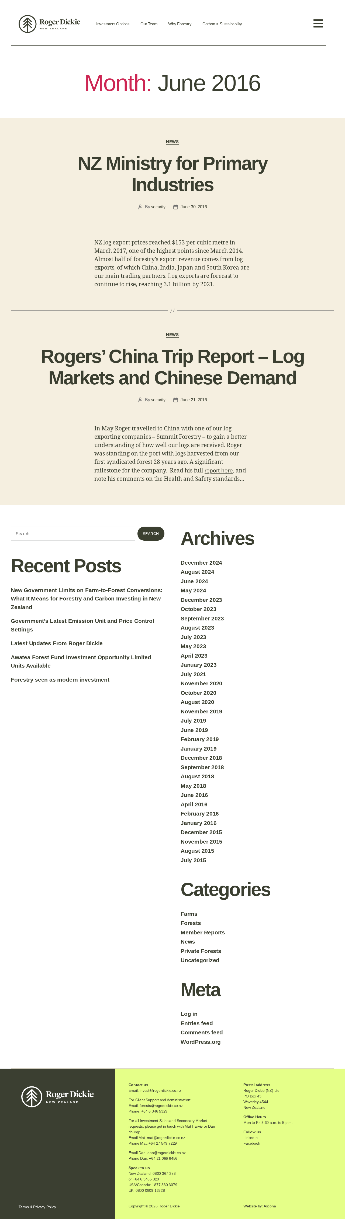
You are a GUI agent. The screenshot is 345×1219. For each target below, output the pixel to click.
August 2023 (197, 627)
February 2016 (200, 813)
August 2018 (197, 776)
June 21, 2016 (194, 400)
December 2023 (201, 600)
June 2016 (194, 795)
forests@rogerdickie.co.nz (161, 1105)
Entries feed (197, 1023)
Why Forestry (179, 24)
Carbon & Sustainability (222, 24)
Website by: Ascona (259, 1206)
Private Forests (201, 951)
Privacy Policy (44, 1207)
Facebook (251, 1143)
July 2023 (193, 637)
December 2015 (201, 832)
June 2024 (194, 581)
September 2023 (202, 618)
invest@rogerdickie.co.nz (160, 1090)
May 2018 (193, 786)
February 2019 (200, 739)
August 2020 (197, 702)
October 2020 (198, 693)
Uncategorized (200, 960)
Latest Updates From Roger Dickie (57, 643)
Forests (191, 923)
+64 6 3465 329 (146, 1179)
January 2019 (198, 748)
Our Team (148, 24)
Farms (189, 914)
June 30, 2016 (194, 207)
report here (219, 470)
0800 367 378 (164, 1173)
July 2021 (193, 674)
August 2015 (197, 851)
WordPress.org (201, 1042)
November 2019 (201, 711)
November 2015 (201, 841)
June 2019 (194, 730)
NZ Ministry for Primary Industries (172, 174)
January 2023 (198, 665)
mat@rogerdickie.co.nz (166, 1137)
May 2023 (193, 646)
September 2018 (202, 767)
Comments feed (202, 1032)
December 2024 (201, 563)
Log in (189, 1014)
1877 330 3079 (164, 1185)
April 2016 (194, 804)
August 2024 (197, 572)
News (172, 141)
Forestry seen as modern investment (60, 679)
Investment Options (113, 24)
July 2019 (193, 720)
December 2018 (201, 758)
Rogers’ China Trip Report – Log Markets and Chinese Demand (173, 367)
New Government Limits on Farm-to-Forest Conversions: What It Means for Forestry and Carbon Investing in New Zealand (87, 598)
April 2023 (194, 655)
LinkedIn (250, 1137)
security (158, 207)
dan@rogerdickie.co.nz (166, 1153)
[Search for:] (72, 535)
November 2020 (201, 683)
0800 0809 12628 (150, 1190)
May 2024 (193, 590)
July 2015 (193, 860)
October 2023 (198, 609)
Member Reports (203, 932)
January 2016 (198, 823)
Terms (24, 1207)
